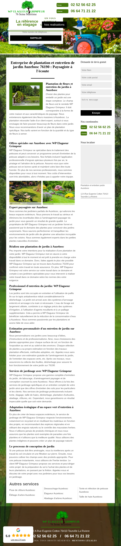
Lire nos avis (18, 540)
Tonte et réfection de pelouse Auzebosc (93, 490)
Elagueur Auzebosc (53, 493)
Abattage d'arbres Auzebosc (58, 498)
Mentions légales (84, 541)
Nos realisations (54, 24)
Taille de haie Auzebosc (90, 496)
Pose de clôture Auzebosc (22, 490)
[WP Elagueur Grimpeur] (26, 8)
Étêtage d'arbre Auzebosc (22, 495)
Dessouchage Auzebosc (56, 488)
